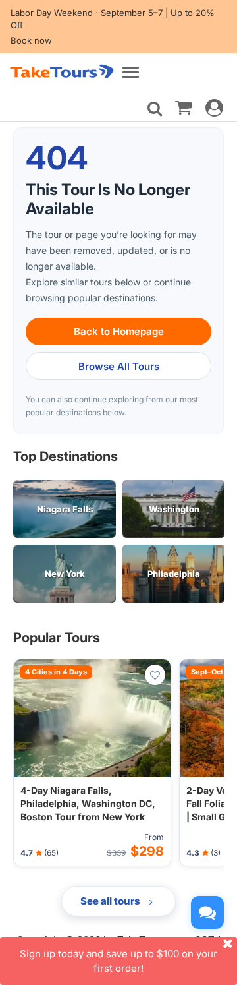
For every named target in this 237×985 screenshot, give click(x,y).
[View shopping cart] (183, 107)
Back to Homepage (119, 331)
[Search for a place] (155, 108)
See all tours (111, 901)
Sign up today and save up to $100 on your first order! (118, 960)
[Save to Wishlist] (155, 675)
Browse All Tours (118, 366)
